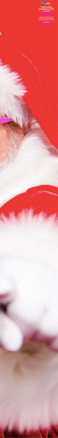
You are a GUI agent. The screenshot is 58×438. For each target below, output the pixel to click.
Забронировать (46, 22)
